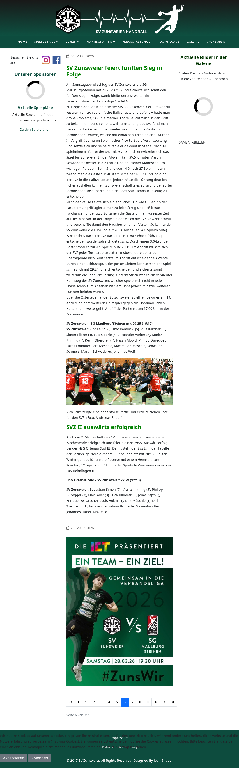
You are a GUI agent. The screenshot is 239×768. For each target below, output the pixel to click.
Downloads (170, 42)
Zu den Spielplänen (35, 129)
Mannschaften (99, 42)
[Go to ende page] (173, 702)
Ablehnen (39, 758)
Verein (71, 42)
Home (22, 42)
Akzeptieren (13, 758)
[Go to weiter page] (165, 702)
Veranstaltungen (137, 42)
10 (156, 702)
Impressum (138, 765)
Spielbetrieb (45, 42)
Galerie (193, 42)
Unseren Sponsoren (35, 74)
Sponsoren (216, 42)
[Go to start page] (70, 702)
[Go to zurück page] (78, 702)
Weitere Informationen (110, 765)
